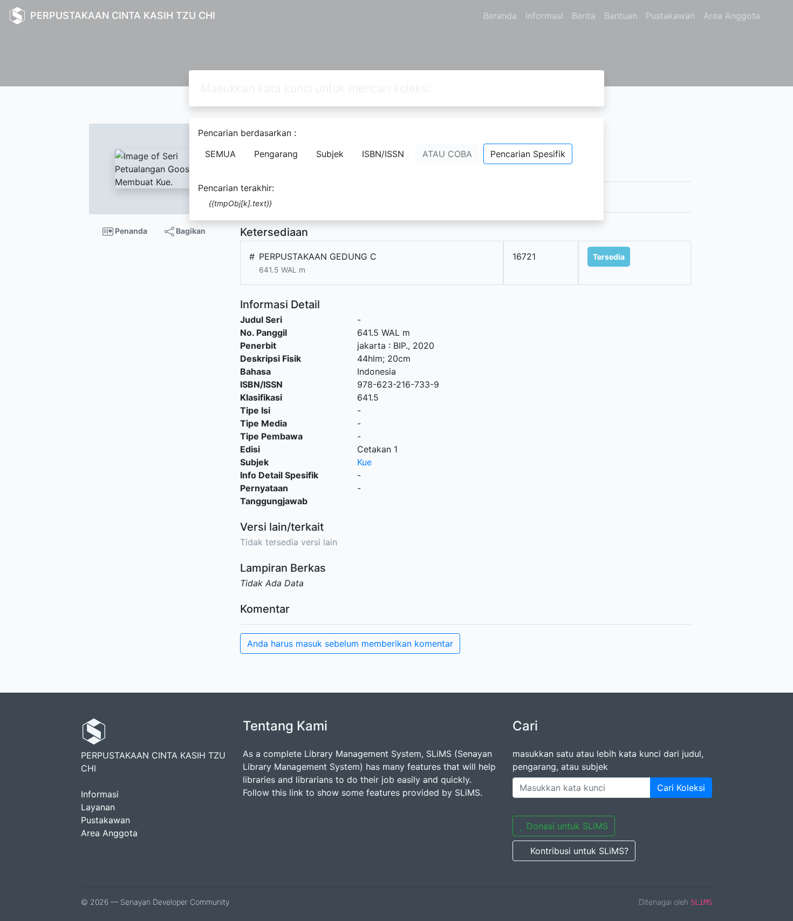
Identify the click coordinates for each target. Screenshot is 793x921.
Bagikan (190, 230)
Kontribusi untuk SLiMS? (579, 850)
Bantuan (620, 15)
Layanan (98, 807)
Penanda (130, 230)
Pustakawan (670, 15)
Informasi (544, 15)
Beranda (500, 15)
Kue (364, 462)
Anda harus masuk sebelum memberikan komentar (350, 643)
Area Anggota (731, 15)
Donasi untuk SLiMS (567, 826)
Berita (584, 15)
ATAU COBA (447, 153)
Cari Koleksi (681, 787)
